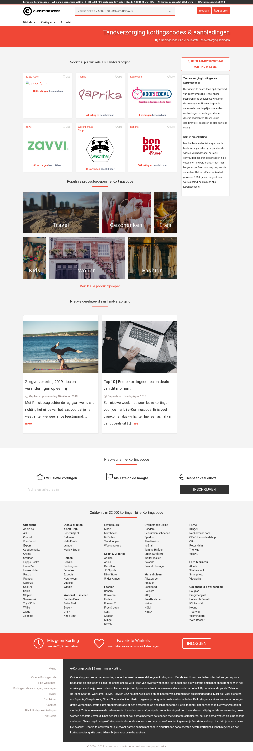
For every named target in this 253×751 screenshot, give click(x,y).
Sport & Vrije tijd (114, 553)
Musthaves (111, 533)
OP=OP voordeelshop (202, 537)
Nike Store (110, 574)
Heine (148, 603)
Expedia (68, 574)
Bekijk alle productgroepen (100, 286)
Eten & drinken (73, 525)
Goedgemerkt (31, 549)
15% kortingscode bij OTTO (211, 2)
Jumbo (68, 545)
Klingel (108, 620)
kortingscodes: (41, 2)
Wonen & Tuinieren (76, 595)
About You (29, 529)
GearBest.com (153, 599)
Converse (110, 595)
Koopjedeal (136, 76)
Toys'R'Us (29, 603)
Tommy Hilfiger (154, 549)
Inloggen (203, 10)
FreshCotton (111, 607)
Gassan (108, 615)
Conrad (27, 537)
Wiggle (68, 587)
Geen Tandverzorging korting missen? (206, 64)
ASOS (26, 533)
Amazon (149, 582)
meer (29, 423)
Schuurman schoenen (157, 533)
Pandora (150, 529)
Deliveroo (69, 537)
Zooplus (28, 615)
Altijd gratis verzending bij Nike (67, 2)
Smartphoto (196, 574)
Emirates (69, 570)
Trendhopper (111, 541)
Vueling (68, 582)
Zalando (149, 562)
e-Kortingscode (115, 746)
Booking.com (71, 566)
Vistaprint (195, 578)
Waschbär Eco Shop (85, 128)
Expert (27, 545)
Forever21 (110, 603)
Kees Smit (70, 615)
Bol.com (149, 591)
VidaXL (193, 553)
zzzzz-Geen (32, 76)
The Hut (194, 549)
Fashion (109, 587)
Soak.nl (27, 587)
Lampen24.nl (111, 525)
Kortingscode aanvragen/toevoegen (34, 688)
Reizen (68, 558)
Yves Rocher (196, 620)
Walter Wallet (153, 558)
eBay (148, 595)
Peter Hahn (196, 545)
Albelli (193, 566)
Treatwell (194, 611)
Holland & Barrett (199, 599)
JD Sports (110, 570)
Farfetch (109, 599)
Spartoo (149, 537)
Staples (28, 595)
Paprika (82, 76)
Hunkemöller (30, 570)
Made (107, 529)
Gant (106, 611)
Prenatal (28, 578)
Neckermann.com (199, 533)
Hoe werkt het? (47, 682)
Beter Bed (70, 603)
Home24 (28, 566)
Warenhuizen (153, 574)
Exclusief (66, 22)
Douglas (194, 591)
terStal (148, 545)
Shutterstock (197, 570)
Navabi (108, 624)
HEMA (148, 611)
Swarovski (29, 599)
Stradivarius (152, 541)
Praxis (27, 574)
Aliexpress (151, 578)
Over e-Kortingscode (43, 677)
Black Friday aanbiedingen (40, 710)
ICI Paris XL (196, 603)
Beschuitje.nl (71, 533)
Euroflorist (29, 541)
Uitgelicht (29, 525)
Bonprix (134, 126)
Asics (107, 562)
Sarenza (28, 582)
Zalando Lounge (154, 566)
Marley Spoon (72, 549)
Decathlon (110, 566)
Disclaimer (50, 699)
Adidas (108, 558)
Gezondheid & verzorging (206, 587)
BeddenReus (71, 599)
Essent (68, 607)
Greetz (27, 553)
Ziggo (26, 611)
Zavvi (28, 126)
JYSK (67, 611)
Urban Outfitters (154, 553)
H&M (148, 607)
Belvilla (68, 562)
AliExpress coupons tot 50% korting (175, 2)
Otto (191, 541)
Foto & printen (198, 562)
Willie (26, 607)
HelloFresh (70, 541)
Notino (193, 607)
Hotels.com (70, 578)
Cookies (51, 705)
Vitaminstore (197, 615)
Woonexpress (112, 545)
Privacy (52, 694)
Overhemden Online (156, 525)
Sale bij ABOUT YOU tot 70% (140, 2)
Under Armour (112, 578)
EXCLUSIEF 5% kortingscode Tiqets (105, 2)
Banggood (151, 587)
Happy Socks (31, 562)
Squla (26, 591)
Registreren (221, 10)
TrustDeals (49, 716)
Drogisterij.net (197, 595)
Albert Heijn (71, 529)
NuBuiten (109, 537)
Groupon (28, 558)
